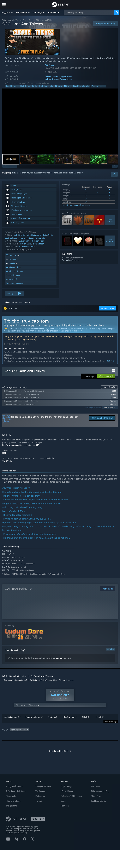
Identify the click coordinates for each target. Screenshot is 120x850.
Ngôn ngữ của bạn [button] (18, 730)
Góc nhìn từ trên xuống (81, 86)
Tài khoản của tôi (98, 801)
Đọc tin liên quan (13, 275)
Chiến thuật (28, 238)
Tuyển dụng (40, 791)
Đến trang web (12, 255)
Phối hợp (67, 86)
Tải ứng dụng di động (100, 791)
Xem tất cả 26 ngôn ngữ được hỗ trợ (76, 205)
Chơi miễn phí (25, 86)
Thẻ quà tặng (11, 806)
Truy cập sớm (97, 86)
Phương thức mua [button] (33, 717)
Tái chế (38, 801)
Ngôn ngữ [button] (52, 717)
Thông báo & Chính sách (71, 796)
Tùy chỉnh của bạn (66, 680)
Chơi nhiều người (12, 86)
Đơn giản (26, 235)
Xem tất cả (110, 649)
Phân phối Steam (13, 801)
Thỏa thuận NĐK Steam (16, 791)
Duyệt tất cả (109, 387)
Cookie (63, 801)
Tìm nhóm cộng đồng (14, 283)
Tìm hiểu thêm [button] (107, 308)
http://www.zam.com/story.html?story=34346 (20, 445)
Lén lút (34, 86)
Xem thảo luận (12, 279)
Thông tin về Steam (14, 786)
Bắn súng (58, 86)
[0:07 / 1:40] (60, 121)
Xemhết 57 (110, 220)
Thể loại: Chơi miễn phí (25, 20)
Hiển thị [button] (99, 717)
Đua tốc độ (18, 238)
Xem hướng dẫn (13, 267)
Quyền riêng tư (67, 786)
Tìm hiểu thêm (75, 331)
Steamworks (11, 796)
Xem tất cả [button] (108, 408)
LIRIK (4, 453)
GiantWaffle (7, 461)
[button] (7, 12)
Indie (51, 86)
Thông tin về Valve (43, 786)
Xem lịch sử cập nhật (14, 271)
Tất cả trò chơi (8, 20)
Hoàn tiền (65, 806)
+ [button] (104, 86)
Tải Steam (95, 786)
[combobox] (89, 12)
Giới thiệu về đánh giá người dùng (43, 680)
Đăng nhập (6, 173)
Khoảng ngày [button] (69, 717)
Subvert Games (51, 76)
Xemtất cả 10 (110, 240)
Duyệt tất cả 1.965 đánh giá (60, 751)
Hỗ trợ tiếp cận (67, 791)
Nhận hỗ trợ (96, 796)
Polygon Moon (65, 76)
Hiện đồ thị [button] (109, 722)
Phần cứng (40, 796)
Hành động (43, 86)
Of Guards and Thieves (27, 247)
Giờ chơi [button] (85, 717)
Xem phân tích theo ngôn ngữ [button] (15, 680)
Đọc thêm (111, 361)
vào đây (59, 658)
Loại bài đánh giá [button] (11, 717)
